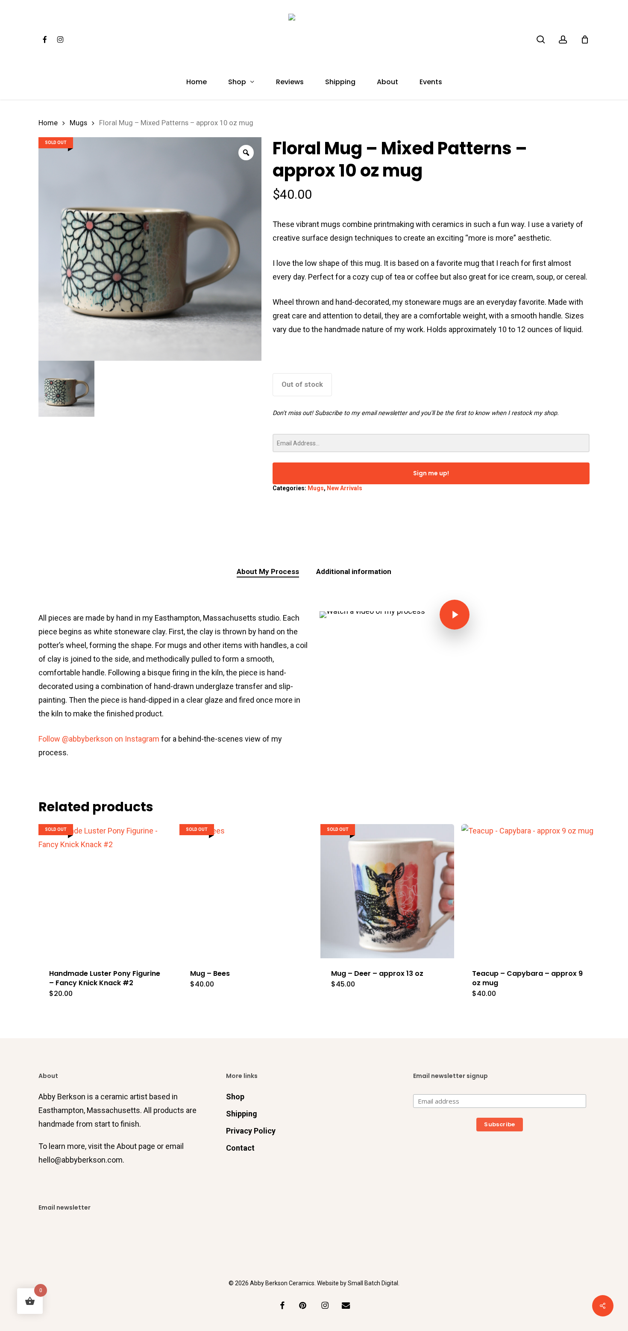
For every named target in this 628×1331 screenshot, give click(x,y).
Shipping (241, 1113)
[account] (563, 39)
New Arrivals (344, 488)
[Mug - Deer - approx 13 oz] (387, 891)
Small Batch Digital (373, 1283)
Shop (235, 1096)
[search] (541, 39)
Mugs (78, 123)
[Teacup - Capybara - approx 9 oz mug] (528, 891)
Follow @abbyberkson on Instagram (98, 738)
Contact (240, 1147)
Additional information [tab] (353, 571)
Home (48, 123)
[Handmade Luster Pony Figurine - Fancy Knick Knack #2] (105, 891)
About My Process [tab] (268, 571)
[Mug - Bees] (246, 891)
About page (136, 1146)
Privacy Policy (251, 1130)
